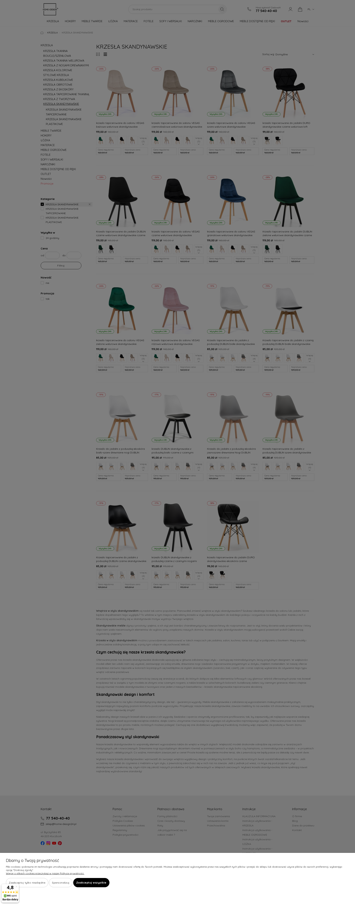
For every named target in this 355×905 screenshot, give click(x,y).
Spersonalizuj (61, 882)
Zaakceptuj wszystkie (91, 882)
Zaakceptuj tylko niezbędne (27, 882)
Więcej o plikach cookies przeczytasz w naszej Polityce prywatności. (45, 873)
